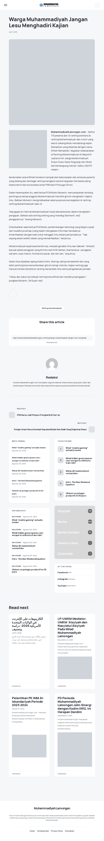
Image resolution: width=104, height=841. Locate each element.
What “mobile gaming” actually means (29, 447)
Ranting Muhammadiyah (52, 308)
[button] (5, 5)
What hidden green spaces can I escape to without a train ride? (27, 534)
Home (32, 831)
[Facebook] (47, 836)
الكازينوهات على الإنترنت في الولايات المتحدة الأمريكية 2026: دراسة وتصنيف (27, 624)
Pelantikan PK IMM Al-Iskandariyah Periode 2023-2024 (28, 701)
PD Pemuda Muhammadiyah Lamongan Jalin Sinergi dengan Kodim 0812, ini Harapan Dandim (74, 705)
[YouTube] (57, 836)
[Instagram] (52, 836)
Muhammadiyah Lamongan (52, 808)
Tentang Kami (43, 831)
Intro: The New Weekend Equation (27, 480)
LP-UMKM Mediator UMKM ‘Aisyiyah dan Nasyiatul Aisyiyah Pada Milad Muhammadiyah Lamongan (72, 627)
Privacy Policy (57, 831)
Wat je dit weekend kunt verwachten (28, 470)
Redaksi (52, 377)
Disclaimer (69, 831)
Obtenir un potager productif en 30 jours (29, 570)
